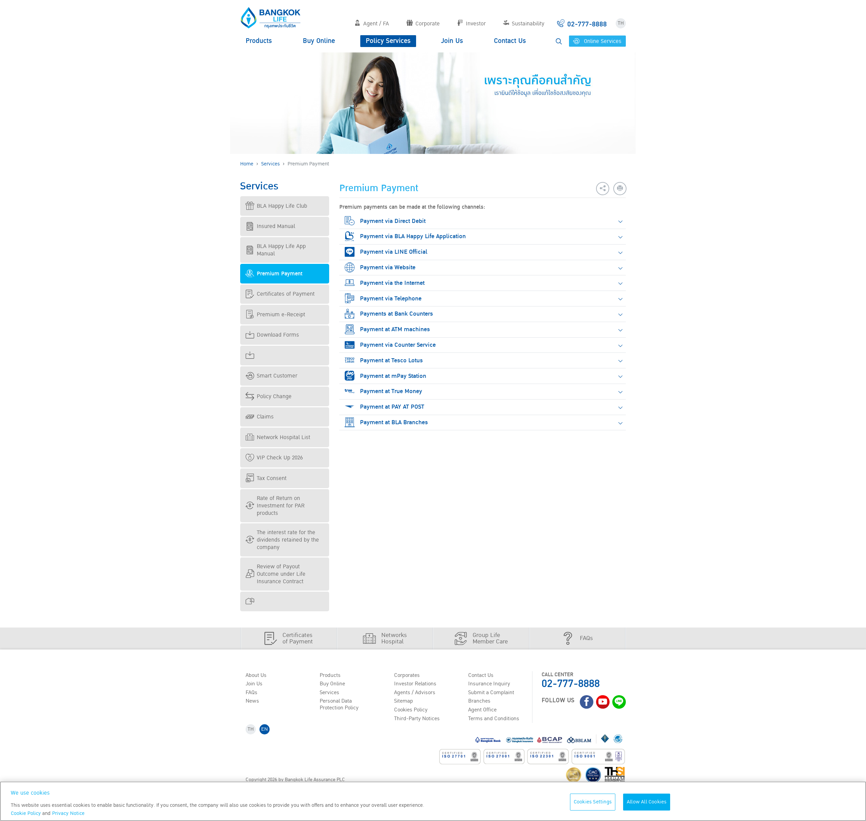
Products (259, 41)
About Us (256, 675)
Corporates (407, 675)
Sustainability (528, 23)
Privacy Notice (68, 813)
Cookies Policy (411, 710)
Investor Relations (415, 684)
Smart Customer (277, 375)
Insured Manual (276, 226)
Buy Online (319, 41)
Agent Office (482, 710)
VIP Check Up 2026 (280, 457)
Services (270, 164)
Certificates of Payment (286, 294)
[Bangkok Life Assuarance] (270, 17)
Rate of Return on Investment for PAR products (280, 506)
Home (246, 164)
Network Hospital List (283, 437)
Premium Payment (279, 273)
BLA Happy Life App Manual (281, 250)
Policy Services (388, 41)
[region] (433, 801)
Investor (476, 23)
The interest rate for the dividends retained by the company (288, 540)
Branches (479, 701)
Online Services (601, 41)
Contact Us (510, 41)
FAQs (251, 692)
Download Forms (278, 334)
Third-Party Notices (417, 718)
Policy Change (274, 396)
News (252, 701)
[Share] (603, 189)
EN (264, 729)
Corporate (427, 23)
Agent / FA (376, 23)
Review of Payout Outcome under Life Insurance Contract (281, 574)
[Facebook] (586, 702)
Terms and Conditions (493, 718)
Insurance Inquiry (489, 684)
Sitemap (403, 701)
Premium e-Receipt (281, 314)
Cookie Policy (26, 813)
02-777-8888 (571, 683)
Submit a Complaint (491, 692)
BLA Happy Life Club (282, 206)
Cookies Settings (593, 802)
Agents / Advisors (414, 692)
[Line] (619, 702)
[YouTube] (603, 702)
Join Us (452, 41)
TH (621, 23)
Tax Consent (272, 478)
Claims (265, 416)
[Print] (620, 189)
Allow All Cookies (646, 802)
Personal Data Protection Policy (339, 704)
